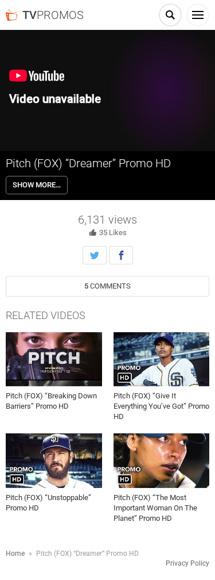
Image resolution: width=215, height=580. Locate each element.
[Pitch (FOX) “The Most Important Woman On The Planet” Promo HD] (162, 460)
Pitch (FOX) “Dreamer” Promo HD (88, 163)
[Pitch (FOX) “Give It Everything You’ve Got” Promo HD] (162, 359)
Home (15, 554)
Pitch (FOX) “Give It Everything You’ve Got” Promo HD (161, 406)
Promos (53, 15)
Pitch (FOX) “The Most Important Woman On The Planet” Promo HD (155, 508)
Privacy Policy (187, 563)
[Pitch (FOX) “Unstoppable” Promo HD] (54, 460)
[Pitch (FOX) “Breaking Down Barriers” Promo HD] (54, 359)
